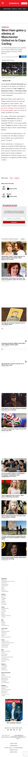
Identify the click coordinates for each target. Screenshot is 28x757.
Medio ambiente (5, 651)
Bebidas (3, 688)
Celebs (3, 624)
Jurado (3, 695)
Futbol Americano (6, 676)
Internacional (4, 584)
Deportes (3, 632)
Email (14, 218)
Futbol (3, 674)
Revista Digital (24, 3)
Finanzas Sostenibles (7, 657)
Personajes (4, 691)
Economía (4, 582)
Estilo (11, 178)
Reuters (9, 194)
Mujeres (3, 590)
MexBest (3, 685)
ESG (2, 588)
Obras (3, 587)
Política (20, 8)
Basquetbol (4, 678)
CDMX (3, 600)
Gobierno (3, 595)
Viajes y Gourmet (6, 615)
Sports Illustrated (5, 672)
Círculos (3, 611)
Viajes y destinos (6, 689)
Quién (3, 607)
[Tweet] (20, 57)
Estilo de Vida (5, 694)
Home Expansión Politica (8, 581)
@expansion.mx (14, 730)
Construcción (5, 641)
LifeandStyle (4, 591)
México (3, 597)
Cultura (3, 617)
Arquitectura (4, 645)
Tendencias (5, 27)
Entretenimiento (5, 631)
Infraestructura (5, 644)
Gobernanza (4, 654)
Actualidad (4, 665)
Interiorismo (4, 647)
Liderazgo (4, 667)
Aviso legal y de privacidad (14, 747)
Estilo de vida (5, 625)
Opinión (3, 602)
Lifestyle (3, 681)
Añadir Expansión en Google (9, 60)
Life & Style (4, 628)
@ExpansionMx (7, 80)
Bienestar (4, 692)
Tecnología (4, 585)
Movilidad (4, 655)
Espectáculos (5, 608)
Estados (3, 601)
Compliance (13, 745)
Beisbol (3, 675)
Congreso (4, 598)
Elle (2, 620)
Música (3, 635)
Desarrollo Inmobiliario (7, 642)
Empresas (14, 8)
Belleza (3, 614)
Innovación (4, 658)
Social (3, 652)
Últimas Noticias (7, 8)
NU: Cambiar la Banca (14, 723)
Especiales (4, 669)
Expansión (4, 578)
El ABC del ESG (5, 659)
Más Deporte (4, 679)
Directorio (13, 752)
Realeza (3, 609)
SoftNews (17, 178)
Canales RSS (14, 750)
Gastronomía (4, 686)
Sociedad (4, 604)
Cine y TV (4, 634)
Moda (2, 612)
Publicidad (13, 743)
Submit (14, 222)
